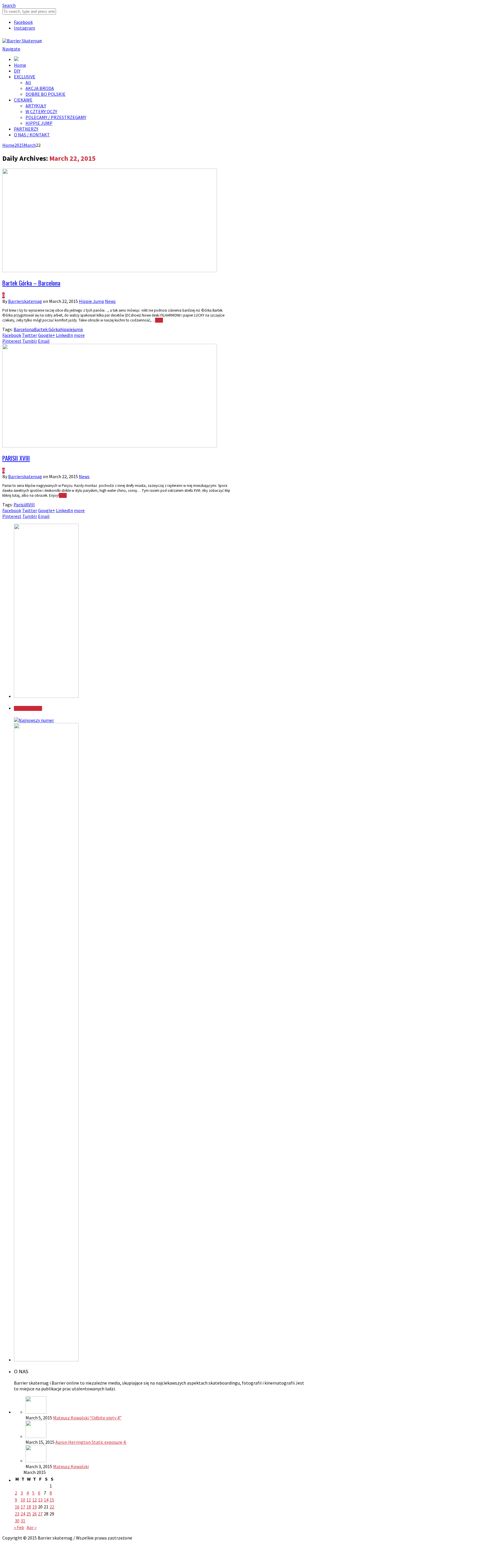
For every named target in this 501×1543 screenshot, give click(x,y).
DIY (17, 71)
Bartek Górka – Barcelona (31, 282)
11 (28, 1500)
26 (34, 1514)
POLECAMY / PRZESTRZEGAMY (56, 117)
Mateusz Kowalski (71, 1466)
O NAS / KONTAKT (32, 135)
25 (28, 1514)
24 (23, 1514)
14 (46, 1500)
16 (17, 1507)
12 (34, 1500)
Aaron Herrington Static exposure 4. (90, 1442)
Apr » (32, 1527)
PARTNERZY (26, 129)
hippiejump (71, 329)
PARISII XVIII (16, 457)
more (79, 335)
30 (17, 1521)
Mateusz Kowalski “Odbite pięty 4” (87, 1418)
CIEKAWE (23, 100)
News (110, 301)
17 (23, 1507)
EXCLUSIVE (24, 77)
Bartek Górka (47, 329)
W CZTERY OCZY (41, 111)
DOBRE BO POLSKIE (46, 94)
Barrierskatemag (25, 301)
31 (23, 1521)
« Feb (19, 1527)
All (28, 82)
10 (23, 1500)
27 (40, 1514)
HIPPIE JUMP (39, 123)
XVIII (30, 504)
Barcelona (24, 329)
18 (28, 1507)
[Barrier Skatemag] (22, 41)
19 (34, 1507)
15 (52, 1500)
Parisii (20, 504)
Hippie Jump (91, 301)
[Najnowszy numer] (34, 720)
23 (17, 1514)
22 (52, 1507)
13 (40, 1500)
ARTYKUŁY (36, 106)
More (159, 320)
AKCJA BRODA (40, 88)
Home (20, 65)
